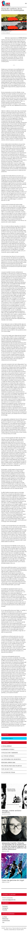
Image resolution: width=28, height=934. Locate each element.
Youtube (4, 909)
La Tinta (4, 917)
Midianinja (5, 918)
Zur (3, 922)
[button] (25, 3)
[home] (5, 3)
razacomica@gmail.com (8, 899)
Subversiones (6, 920)
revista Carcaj (22, 38)
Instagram (5, 908)
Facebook (4, 906)
